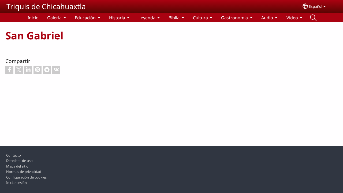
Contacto (13, 155)
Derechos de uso (19, 160)
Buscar (313, 17)
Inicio (33, 18)
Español (315, 6)
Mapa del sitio (17, 166)
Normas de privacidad (23, 171)
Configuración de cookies (26, 177)
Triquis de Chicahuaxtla (46, 6)
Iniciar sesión (16, 182)
